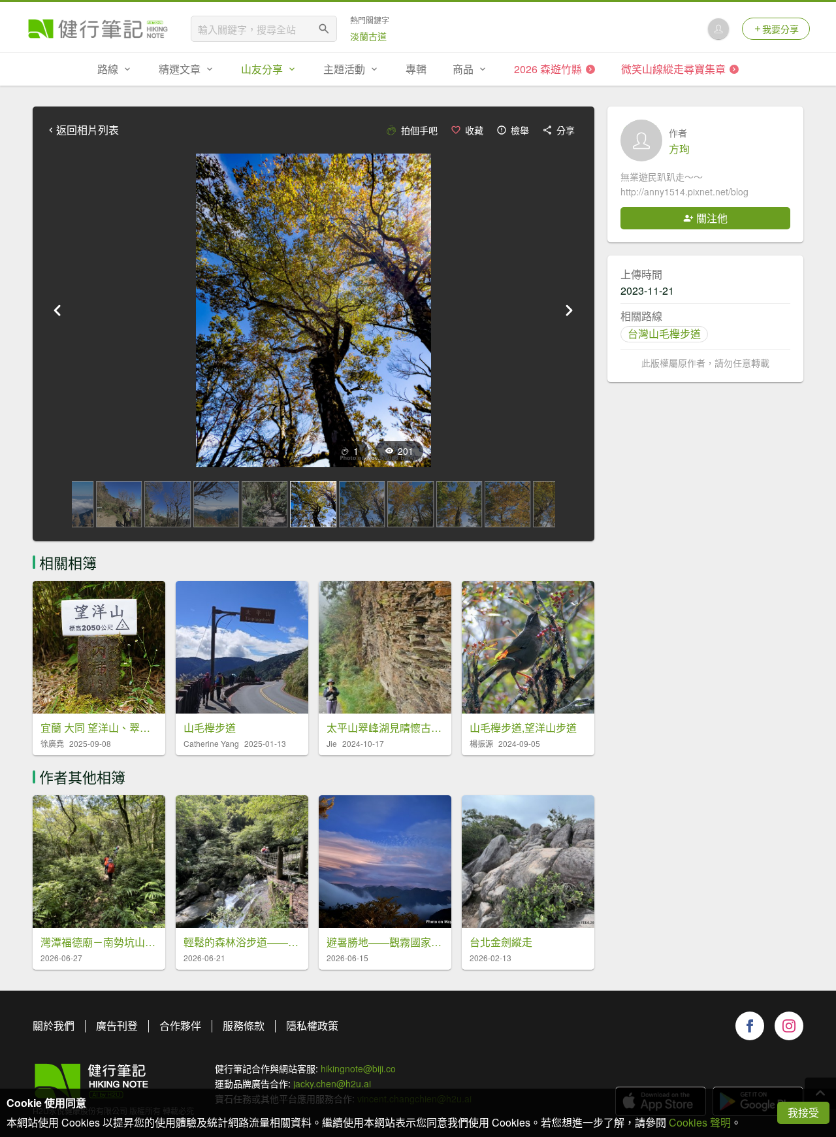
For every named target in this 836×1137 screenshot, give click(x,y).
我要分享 (780, 28)
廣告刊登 (117, 1025)
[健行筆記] (98, 29)
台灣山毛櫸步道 (664, 333)
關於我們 (53, 1025)
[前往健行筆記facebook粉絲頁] (749, 1026)
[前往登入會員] (718, 28)
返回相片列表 (87, 130)
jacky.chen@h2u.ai (332, 1083)
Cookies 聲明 (700, 1122)
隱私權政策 (312, 1025)
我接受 (803, 1112)
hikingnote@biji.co (358, 1068)
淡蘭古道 (368, 35)
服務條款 (244, 1025)
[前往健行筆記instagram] (789, 1026)
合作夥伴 (180, 1025)
